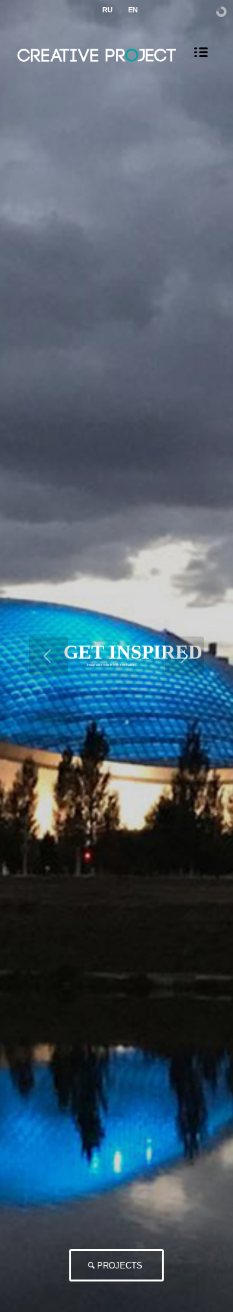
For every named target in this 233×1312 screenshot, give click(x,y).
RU (107, 10)
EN (133, 10)
